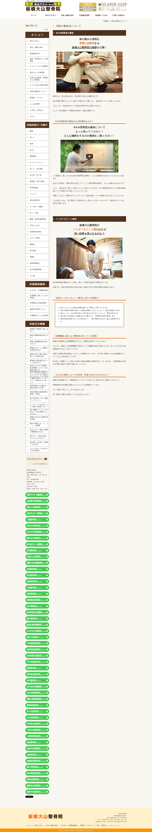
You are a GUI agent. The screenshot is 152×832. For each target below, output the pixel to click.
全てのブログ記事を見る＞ (40, 464)
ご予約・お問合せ (118, 16)
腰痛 (31, 131)
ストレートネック (36, 162)
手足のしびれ (35, 225)
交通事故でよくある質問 (39, 315)
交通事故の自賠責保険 (38, 303)
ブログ (32, 116)
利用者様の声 (35, 53)
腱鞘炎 (32, 244)
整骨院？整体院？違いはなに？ (39, 330)
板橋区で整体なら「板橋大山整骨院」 (76, 830)
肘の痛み (33, 250)
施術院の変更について (38, 309)
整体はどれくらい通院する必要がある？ (39, 349)
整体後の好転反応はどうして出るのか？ (39, 361)
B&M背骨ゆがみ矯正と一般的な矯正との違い (39, 387)
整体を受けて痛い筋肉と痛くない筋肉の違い (39, 355)
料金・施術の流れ (67, 16)
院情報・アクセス (101, 16)
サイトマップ (114, 825)
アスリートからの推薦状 (39, 66)
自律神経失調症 (35, 232)
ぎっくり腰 (34, 213)
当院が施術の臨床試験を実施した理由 (39, 393)
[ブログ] (37, 461)
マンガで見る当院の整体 (39, 85)
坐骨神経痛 (34, 188)
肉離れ (32, 257)
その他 (32, 276)
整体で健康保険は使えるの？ (39, 336)
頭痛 (31, 143)
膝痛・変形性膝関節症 (38, 219)
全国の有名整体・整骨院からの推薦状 (39, 79)
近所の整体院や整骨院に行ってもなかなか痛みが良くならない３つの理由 (39, 374)
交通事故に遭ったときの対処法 (39, 296)
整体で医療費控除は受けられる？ (39, 342)
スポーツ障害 (35, 238)
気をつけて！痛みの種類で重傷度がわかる (39, 431)
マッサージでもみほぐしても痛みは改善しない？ (39, 405)
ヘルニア (33, 194)
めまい (32, 150)
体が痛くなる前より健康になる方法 (39, 443)
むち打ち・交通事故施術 (84, 16)
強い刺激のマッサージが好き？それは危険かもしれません (39, 412)
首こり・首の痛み (36, 169)
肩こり (32, 137)
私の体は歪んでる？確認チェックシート (39, 399)
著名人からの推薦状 (37, 72)
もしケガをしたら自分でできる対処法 (39, 449)
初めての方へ (50, 16)
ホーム (33, 16)
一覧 (46, 29)
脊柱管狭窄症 (35, 200)
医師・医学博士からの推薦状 (39, 60)
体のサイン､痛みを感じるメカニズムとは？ (38, 437)
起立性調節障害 (35, 269)
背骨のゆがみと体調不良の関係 (39, 418)
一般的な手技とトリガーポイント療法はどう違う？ (39, 380)
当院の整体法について (38, 91)
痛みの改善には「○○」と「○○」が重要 (39, 424)
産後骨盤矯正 (35, 263)
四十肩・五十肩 (35, 175)
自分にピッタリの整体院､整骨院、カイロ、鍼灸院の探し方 (38, 368)
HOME (105, 21)
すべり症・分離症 (36, 206)
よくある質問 (35, 104)
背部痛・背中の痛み (37, 181)
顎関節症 (33, 156)
